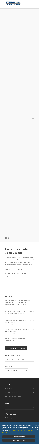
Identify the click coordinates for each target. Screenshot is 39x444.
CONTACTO (8, 388)
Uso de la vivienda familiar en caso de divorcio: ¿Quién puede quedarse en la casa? (18, 312)
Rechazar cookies (18, 440)
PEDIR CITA (8, 407)
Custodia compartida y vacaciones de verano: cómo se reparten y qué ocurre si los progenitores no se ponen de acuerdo (18, 302)
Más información (14, 431)
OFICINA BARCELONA (11, 392)
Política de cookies (10, 422)
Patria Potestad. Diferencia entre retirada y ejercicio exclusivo (17, 330)
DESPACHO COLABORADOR (13, 397)
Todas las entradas (16, 348)
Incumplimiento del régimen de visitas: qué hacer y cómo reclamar (19, 321)
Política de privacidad (11, 418)
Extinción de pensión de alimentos (15, 338)
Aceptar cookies (19, 436)
